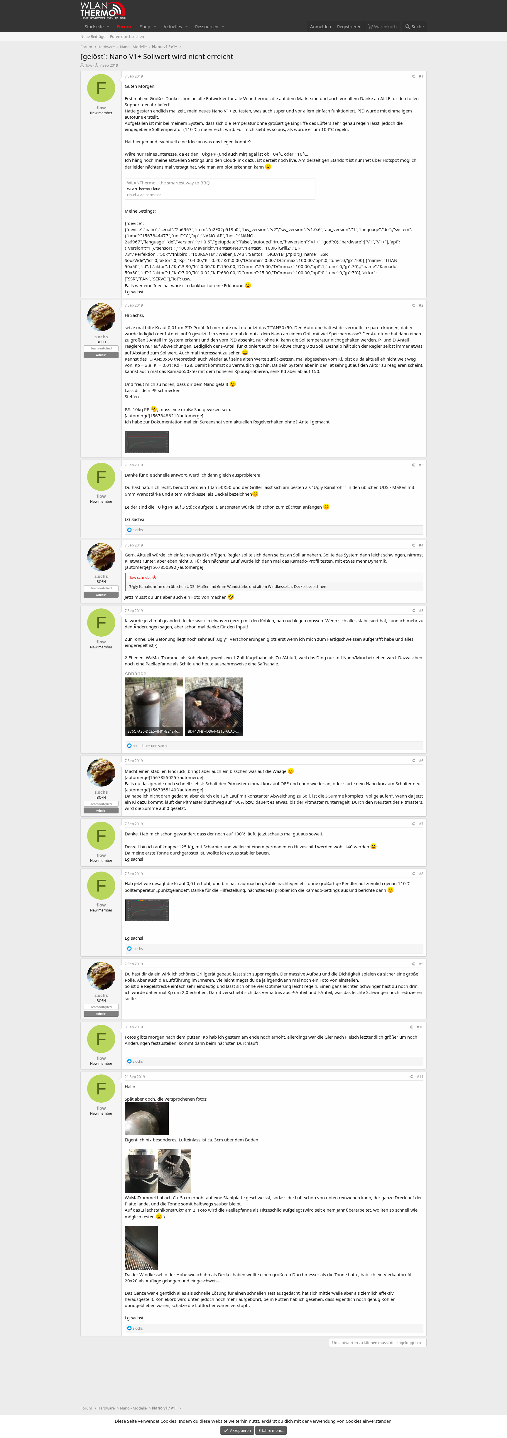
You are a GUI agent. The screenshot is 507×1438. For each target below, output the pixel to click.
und (150, 745)
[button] (108, 26)
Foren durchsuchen (127, 36)
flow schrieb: (140, 577)
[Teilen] (413, 76)
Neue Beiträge (92, 36)
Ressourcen (206, 26)
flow (88, 65)
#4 (421, 545)
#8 (421, 873)
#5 (421, 610)
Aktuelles (172, 26)
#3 (421, 464)
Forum (124, 26)
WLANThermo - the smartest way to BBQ (168, 183)
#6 (421, 760)
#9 (421, 963)
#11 (420, 1076)
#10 (420, 1027)
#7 (421, 823)
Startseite (94, 26)
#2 (421, 305)
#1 (421, 76)
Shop (145, 26)
